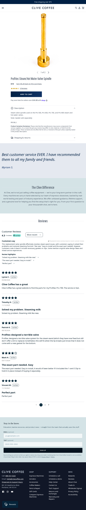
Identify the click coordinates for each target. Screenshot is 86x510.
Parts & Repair (34, 488)
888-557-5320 (10, 476)
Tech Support (54, 488)
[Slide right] (48, 72)
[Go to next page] (49, 404)
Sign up (43, 450)
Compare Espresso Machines (36, 495)
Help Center (53, 482)
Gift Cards (33, 491)
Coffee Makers (34, 485)
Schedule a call (54, 476)
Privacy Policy (45, 457)
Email (9, 432)
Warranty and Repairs (54, 498)
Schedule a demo (55, 479)
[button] (43, 108)
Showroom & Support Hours (12, 482)
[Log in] (79, 8)
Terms (53, 457)
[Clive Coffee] (43, 8)
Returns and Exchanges (53, 492)
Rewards (71, 476)
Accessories (33, 482)
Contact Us (53, 485)
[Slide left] (37, 72)
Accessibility (72, 494)
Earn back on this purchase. (29, 84)
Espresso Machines (36, 476)
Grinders (32, 479)
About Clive (72, 482)
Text (8, 440)
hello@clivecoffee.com (15, 479)
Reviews (71, 479)
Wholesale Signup (75, 488)
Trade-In (71, 485)
